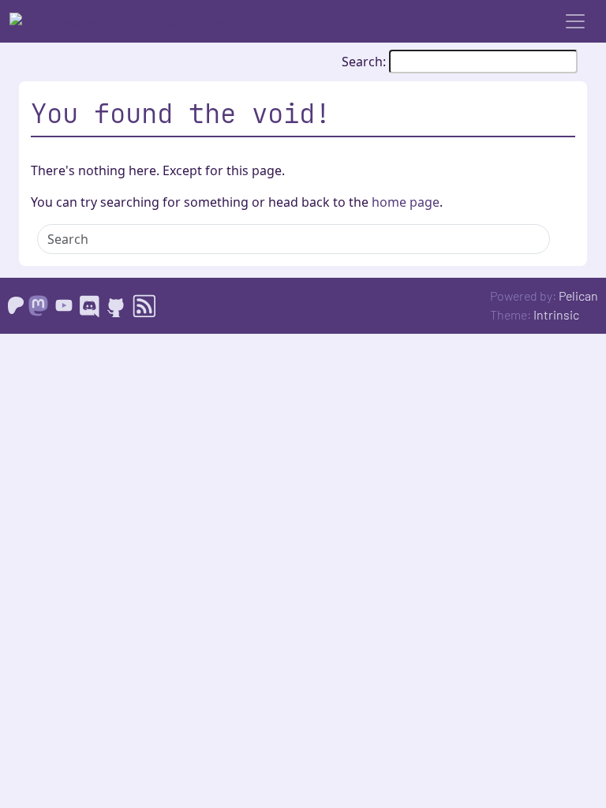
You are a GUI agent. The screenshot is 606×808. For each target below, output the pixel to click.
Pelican (578, 295)
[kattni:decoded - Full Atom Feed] (143, 303)
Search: (365, 61)
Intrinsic (556, 314)
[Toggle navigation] (575, 21)
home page (406, 202)
